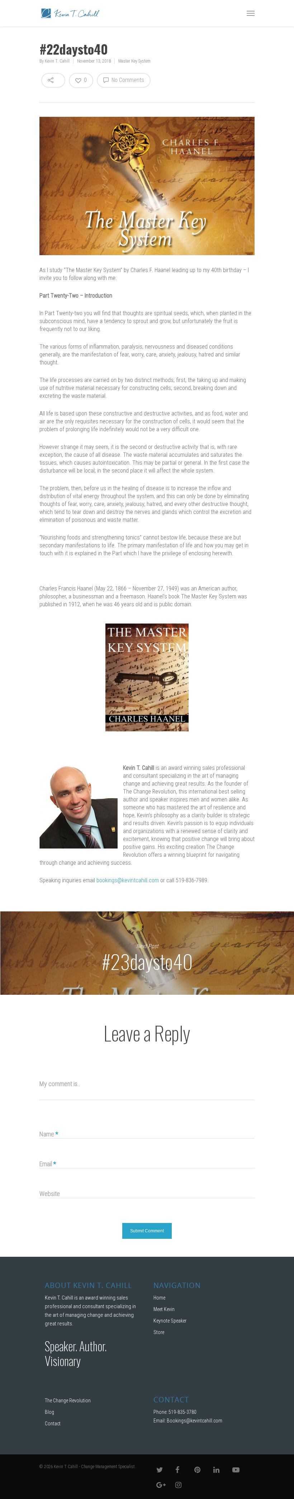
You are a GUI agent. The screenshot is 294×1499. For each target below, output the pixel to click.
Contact (53, 1423)
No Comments (127, 80)
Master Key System (134, 61)
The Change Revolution (68, 1400)
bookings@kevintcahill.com (127, 880)
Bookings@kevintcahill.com (194, 1421)
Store (158, 1332)
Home (159, 1298)
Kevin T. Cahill (57, 61)
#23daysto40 (147, 953)
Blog (49, 1412)
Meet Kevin (164, 1309)
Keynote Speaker (169, 1321)
